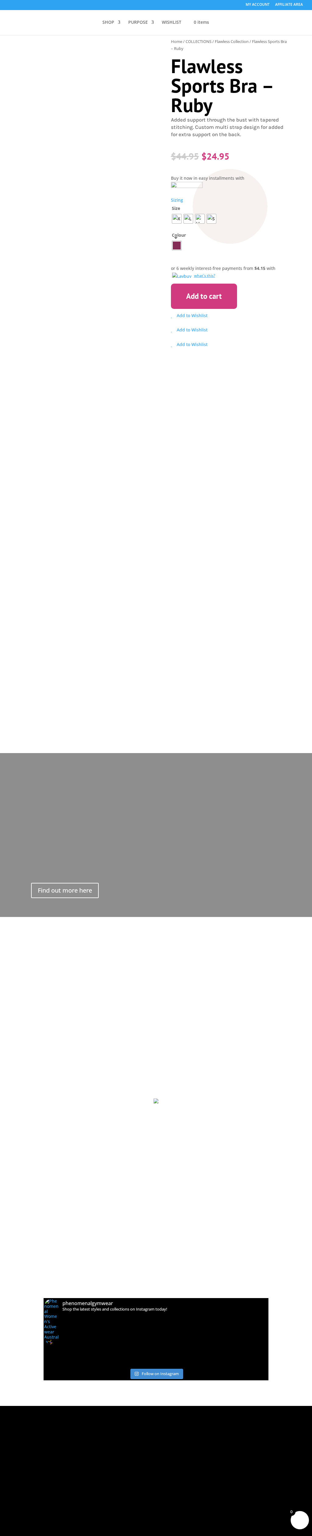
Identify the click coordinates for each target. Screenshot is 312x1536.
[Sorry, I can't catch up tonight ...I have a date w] (111, 1363)
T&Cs (95, 1449)
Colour (179, 235)
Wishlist (45, 1449)
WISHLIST (171, 22)
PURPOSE (138, 22)
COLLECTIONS (198, 41)
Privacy (97, 1458)
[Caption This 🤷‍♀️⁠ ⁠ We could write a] (111, 1351)
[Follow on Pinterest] (74, 1500)
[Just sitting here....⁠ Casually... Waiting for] (156, 1363)
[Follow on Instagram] (58, 1500)
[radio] (176, 218)
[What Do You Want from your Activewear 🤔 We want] (245, 1357)
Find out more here (65, 890)
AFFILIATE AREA (289, 5)
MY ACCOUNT (258, 5)
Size (176, 208)
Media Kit (100, 1467)
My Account (50, 1457)
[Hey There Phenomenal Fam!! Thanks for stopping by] (111, 1357)
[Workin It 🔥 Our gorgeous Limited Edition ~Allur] (200, 1357)
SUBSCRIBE (261, 1438)
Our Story (47, 1422)
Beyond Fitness (45, 1435)
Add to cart (204, 296)
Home (176, 41)
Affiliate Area (45, 1470)
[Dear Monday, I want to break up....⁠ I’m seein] (200, 1351)
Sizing (177, 200)
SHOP (108, 22)
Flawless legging (94, 438)
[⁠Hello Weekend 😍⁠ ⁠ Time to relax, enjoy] (66, 1363)
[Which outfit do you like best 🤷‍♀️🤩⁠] (66, 1351)
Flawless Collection (232, 41)
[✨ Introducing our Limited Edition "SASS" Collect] (66, 1357)
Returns (98, 1440)
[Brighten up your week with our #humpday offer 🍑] (245, 1363)
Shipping (99, 1431)
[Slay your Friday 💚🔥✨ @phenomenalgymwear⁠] (245, 1351)
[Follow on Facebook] (42, 1500)
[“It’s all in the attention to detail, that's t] (156, 1351)
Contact (98, 1476)
